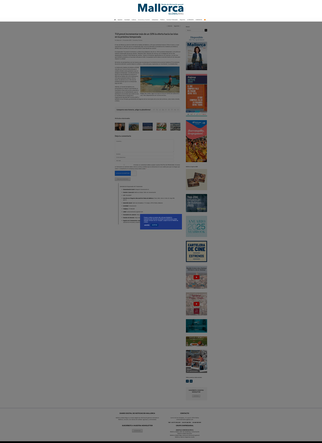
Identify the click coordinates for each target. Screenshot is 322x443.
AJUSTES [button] (146, 225)
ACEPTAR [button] (154, 225)
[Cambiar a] (205, 19)
